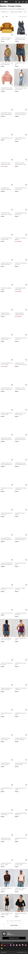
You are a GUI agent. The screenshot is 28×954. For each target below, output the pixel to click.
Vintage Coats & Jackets (16, 11)
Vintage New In (4, 11)
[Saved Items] (23, 1)
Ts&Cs (26, 952)
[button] (2, 945)
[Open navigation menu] (2, 1)
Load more (14, 925)
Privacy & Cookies (20, 952)
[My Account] (19, 1)
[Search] (16, 1)
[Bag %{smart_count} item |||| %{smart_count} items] (26, 1)
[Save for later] (12, 34)
